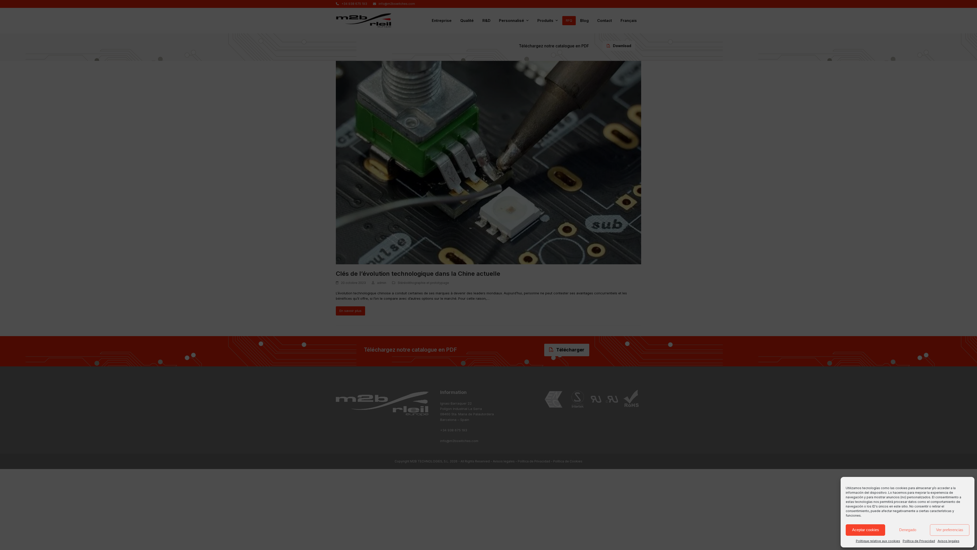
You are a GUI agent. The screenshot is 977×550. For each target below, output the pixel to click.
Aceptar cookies (865, 530)
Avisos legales (948, 541)
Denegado (907, 530)
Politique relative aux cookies (878, 541)
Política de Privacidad (919, 541)
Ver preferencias (949, 530)
